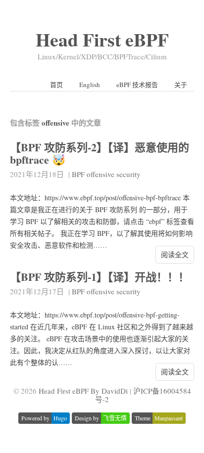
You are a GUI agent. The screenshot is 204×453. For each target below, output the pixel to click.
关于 (180, 84)
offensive (100, 174)
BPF (78, 174)
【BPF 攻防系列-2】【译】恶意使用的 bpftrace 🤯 (99, 153)
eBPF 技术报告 (137, 84)
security (128, 174)
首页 (56, 84)
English (89, 84)
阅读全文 (175, 254)
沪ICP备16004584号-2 (143, 395)
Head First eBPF (102, 39)
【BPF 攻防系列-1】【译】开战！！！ (99, 277)
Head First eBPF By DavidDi (83, 391)
